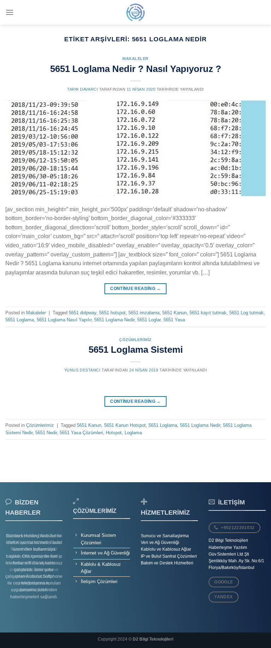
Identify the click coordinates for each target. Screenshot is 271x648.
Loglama (133, 432)
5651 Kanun (174, 312)
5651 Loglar (149, 319)
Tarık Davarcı (82, 89)
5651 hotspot (112, 312)
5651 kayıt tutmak (208, 312)
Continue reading (135, 288)
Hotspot (114, 432)
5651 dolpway (82, 312)
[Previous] (15, 569)
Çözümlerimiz (135, 340)
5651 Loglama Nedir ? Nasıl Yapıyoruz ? (135, 69)
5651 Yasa (174, 319)
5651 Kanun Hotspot (125, 425)
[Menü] (9, 12)
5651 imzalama (143, 312)
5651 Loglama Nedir (114, 319)
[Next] (52, 569)
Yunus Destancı (82, 370)
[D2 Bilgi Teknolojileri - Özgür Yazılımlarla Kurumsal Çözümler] (135, 12)
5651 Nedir (46, 432)
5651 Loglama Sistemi (136, 350)
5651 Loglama (19, 319)
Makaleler (135, 58)
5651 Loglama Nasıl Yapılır (64, 319)
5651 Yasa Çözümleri (81, 432)
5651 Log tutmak (246, 312)
